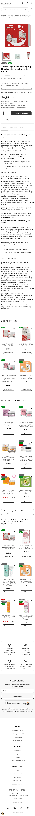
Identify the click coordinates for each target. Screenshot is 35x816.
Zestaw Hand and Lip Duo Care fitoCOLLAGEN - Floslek (26, 547)
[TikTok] (27, 807)
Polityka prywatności (17, 734)
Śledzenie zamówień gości (17, 774)
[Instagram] (21, 807)
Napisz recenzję (17, 78)
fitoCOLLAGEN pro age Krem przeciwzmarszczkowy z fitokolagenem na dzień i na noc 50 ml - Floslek (9, 379)
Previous (2, 35)
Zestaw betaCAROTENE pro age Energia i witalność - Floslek (26, 377)
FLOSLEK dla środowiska (17, 760)
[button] (27, 3)
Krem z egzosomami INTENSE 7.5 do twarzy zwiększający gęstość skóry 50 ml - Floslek (26, 458)
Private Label (17, 750)
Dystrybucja (17, 754)
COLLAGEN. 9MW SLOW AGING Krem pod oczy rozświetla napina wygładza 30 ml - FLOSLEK (9, 582)
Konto (17, 770)
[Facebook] (8, 807)
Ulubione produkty (17, 784)
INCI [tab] (21, 128)
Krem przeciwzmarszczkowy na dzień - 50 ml (16, 89)
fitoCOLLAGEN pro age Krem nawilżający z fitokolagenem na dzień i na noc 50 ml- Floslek (26, 424)
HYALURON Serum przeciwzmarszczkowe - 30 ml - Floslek (26, 344)
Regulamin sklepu (17, 737)
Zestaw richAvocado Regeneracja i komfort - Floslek (26, 492)
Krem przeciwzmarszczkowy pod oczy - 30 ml (16, 92)
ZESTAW (7, 75)
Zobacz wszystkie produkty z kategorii (14, 512)
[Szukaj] (26, 9)
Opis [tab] (4, 128)
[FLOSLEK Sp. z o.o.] (6, 4)
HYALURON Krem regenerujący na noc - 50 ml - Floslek (8, 344)
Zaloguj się (17, 777)
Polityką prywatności (26, 711)
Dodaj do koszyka (21, 113)
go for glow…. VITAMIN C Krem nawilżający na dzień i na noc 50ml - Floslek (8, 492)
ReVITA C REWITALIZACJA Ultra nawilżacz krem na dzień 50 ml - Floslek (8, 458)
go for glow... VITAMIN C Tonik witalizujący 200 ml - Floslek (8, 616)
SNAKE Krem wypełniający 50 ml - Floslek (9, 424)
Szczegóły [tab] (13, 128)
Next (33, 35)
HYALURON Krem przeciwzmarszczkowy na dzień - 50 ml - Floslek (8, 548)
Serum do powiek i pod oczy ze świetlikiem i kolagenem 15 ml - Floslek (26, 617)
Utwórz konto (17, 780)
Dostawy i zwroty (17, 730)
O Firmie (17, 757)
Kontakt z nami (17, 740)
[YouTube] (14, 807)
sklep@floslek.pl (17, 802)
